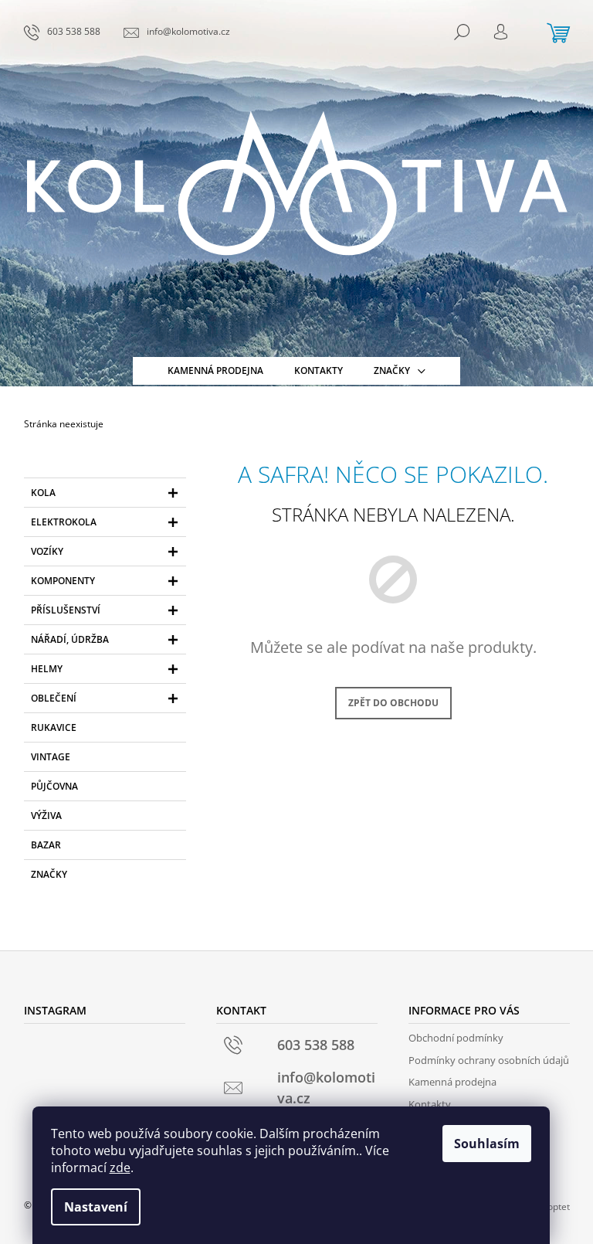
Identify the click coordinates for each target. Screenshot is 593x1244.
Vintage (50, 756)
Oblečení (53, 698)
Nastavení (95, 1206)
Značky (49, 874)
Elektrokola (64, 522)
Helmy (47, 668)
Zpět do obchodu (393, 702)
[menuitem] (215, 371)
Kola (43, 492)
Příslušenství (65, 610)
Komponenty (63, 580)
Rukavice (53, 727)
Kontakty (429, 1104)
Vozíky (47, 551)
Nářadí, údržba (70, 639)
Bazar (46, 844)
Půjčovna (54, 786)
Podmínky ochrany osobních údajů (488, 1060)
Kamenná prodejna (452, 1082)
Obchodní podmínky (455, 1038)
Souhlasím (487, 1143)
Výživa (46, 815)
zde (120, 1167)
